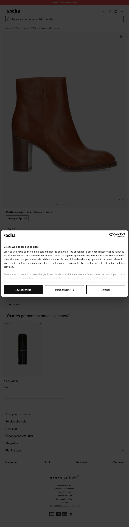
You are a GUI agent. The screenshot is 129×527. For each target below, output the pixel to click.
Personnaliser (62, 289)
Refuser (105, 289)
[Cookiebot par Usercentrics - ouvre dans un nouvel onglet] (111, 235)
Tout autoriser (23, 289)
